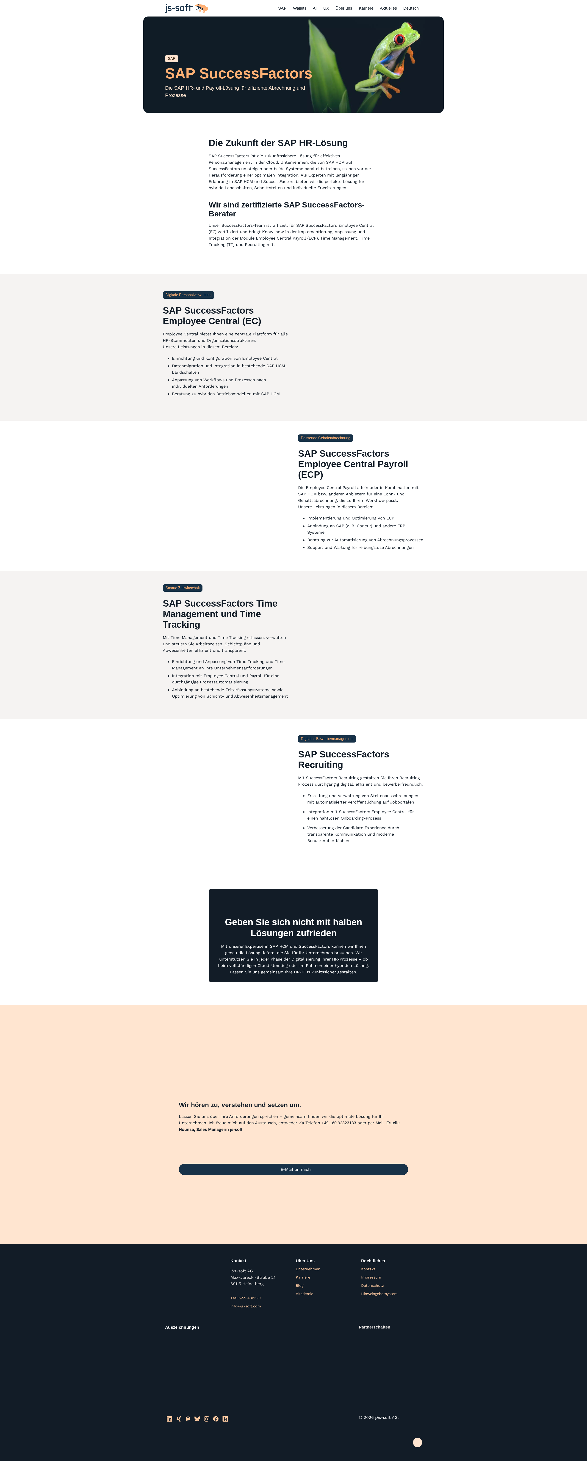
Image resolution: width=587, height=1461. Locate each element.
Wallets (300, 8)
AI (315, 8)
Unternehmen (308, 1269)
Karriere (366, 8)
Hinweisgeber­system (379, 1294)
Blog (300, 1285)
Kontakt (368, 1269)
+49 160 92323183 (338, 1123)
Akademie (304, 1294)
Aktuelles (388, 8)
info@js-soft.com (245, 1306)
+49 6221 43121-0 (245, 1298)
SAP (282, 8)
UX (326, 8)
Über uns (343, 8)
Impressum (371, 1277)
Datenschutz (372, 1285)
